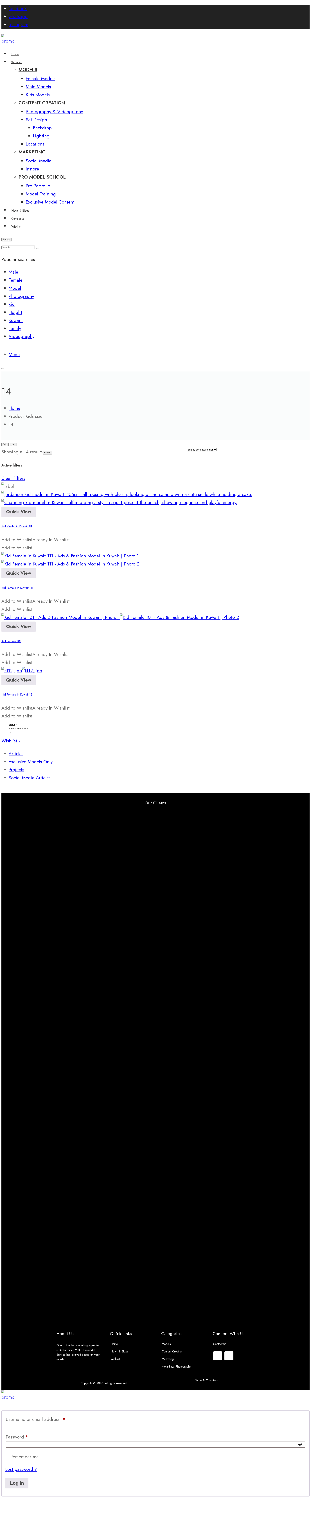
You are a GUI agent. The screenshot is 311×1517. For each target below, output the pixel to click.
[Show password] (300, 1445)
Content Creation (172, 1351)
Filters (47, 452)
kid (12, 304)
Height (15, 312)
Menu (14, 354)
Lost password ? (21, 1469)
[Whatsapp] (228, 1355)
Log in (17, 1483)
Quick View (18, 511)
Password (17, 1437)
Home (114, 1344)
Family (15, 328)
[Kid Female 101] (120, 617)
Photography (21, 296)
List (13, 444)
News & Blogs (119, 1351)
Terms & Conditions (207, 1380)
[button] (35, 539)
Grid (5, 444)
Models (166, 1344)
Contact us (219, 1344)
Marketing (168, 1359)
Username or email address (35, 1419)
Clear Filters (13, 478)
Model (15, 288)
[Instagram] (217, 1355)
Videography (21, 336)
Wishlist (115, 1359)
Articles (16, 753)
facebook (18, 8)
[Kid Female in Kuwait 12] (21, 670)
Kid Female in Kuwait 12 (16, 694)
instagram (18, 24)
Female (15, 280)
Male (13, 272)
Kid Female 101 (11, 641)
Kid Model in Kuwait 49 (16, 526)
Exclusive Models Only (31, 761)
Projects (16, 769)
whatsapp (18, 16)
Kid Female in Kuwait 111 (17, 588)
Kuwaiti (16, 320)
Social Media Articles (30, 777)
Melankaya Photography (176, 1366)
